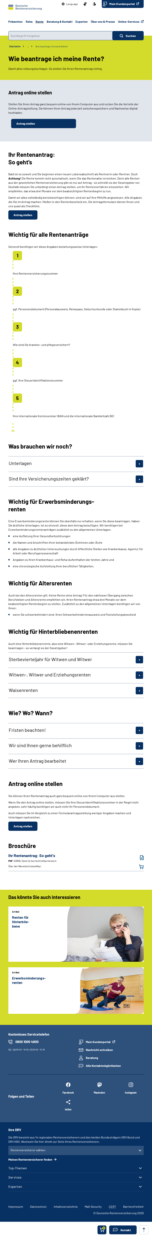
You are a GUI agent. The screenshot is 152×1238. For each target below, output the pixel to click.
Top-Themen (17, 1168)
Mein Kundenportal (122, 4)
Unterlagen (20, 463)
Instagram (131, 1092)
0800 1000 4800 (27, 1042)
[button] (70, 4)
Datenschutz (38, 1206)
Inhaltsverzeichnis (66, 1206)
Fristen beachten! (27, 730)
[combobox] (60, 35)
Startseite (15, 46)
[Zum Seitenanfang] (143, 1229)
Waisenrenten (23, 690)
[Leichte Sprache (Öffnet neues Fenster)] (94, 4)
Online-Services (129, 21)
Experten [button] (81, 21)
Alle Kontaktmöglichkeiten (103, 1065)
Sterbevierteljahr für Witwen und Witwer (50, 659)
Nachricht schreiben (99, 1049)
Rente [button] (40, 21)
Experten (15, 1186)
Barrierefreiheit (133, 1206)
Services (15, 1177)
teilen (68, 1109)
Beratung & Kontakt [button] (59, 21)
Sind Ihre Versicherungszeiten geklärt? (49, 478)
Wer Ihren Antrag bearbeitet (37, 760)
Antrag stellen (25, 123)
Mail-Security (93, 1206)
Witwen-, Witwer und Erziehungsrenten (50, 674)
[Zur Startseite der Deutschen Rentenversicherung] (25, 7)
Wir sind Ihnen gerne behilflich (40, 745)
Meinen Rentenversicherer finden (30, 1159)
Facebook (68, 1092)
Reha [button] (29, 21)
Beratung (92, 1057)
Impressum (15, 1206)
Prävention (15, 21)
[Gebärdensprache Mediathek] (85, 4)
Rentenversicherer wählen (28, 1150)
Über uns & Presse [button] (103, 21)
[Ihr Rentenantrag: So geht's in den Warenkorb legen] (139, 867)
